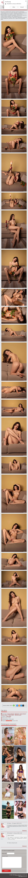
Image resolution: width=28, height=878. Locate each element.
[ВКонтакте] (17, 705)
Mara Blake (8, 716)
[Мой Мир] (21, 705)
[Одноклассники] (19, 705)
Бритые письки (4, 714)
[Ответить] (24, 830)
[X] (23, 705)
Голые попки (11, 714)
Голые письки (23, 713)
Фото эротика (18, 874)
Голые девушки (10, 713)
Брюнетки (17, 713)
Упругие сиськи (18, 714)
